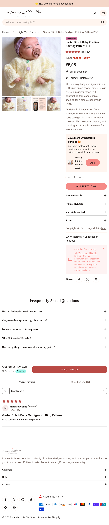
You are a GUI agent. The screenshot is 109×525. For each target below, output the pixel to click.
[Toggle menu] (4, 13)
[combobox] (54, 22)
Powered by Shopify (48, 517)
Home (5, 32)
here (103, 228)
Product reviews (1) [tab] (28, 382)
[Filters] (5, 391)
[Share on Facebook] (79, 279)
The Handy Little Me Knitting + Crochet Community (85, 256)
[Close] (103, 248)
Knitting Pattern (81, 57)
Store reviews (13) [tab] (80, 382)
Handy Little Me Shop (24, 517)
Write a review (69, 369)
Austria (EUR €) (51, 496)
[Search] (102, 22)
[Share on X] (87, 279)
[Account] (95, 13)
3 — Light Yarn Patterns (26, 32)
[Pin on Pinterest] (96, 279)
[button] (73, 51)
